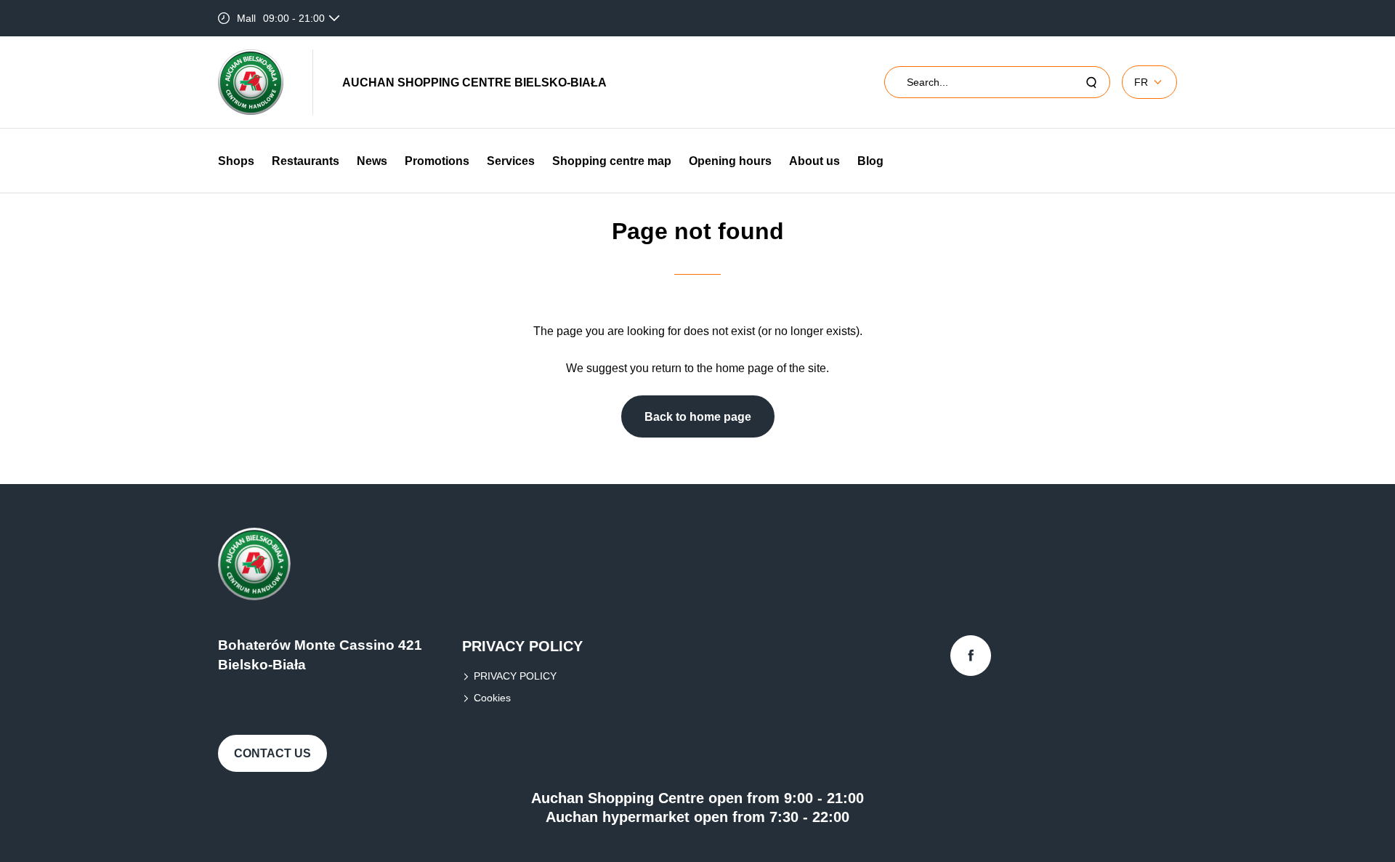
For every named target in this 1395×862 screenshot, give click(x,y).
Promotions (437, 161)
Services (511, 161)
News (372, 161)
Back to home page (697, 417)
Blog (870, 161)
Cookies (492, 698)
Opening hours (730, 161)
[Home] (250, 82)
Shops (236, 161)
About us (814, 161)
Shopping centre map (611, 161)
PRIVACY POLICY (515, 676)
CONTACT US (272, 753)
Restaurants (305, 161)
